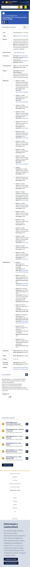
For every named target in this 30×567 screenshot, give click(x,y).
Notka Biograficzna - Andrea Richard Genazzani (14, 450)
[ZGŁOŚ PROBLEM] (3, 22)
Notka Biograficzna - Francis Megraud (14, 437)
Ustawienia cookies (15, 487)
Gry (15, 511)
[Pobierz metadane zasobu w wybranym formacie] (25, 27)
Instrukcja (15, 480)
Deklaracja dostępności (15, 483)
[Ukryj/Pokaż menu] (2, 2)
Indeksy (15, 504)
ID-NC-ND (15, 359)
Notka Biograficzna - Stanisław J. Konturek (15, 430)
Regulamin (15, 477)
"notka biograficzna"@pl (18, 52)
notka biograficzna (23, 55)
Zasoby (15, 497)
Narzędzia (15, 508)
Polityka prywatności (15, 473)
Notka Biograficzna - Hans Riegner (13, 443)
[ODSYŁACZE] (6, 22)
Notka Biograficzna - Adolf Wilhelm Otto (13, 457)
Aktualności (15, 518)
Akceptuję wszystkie (11, 563)
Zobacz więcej (8, 465)
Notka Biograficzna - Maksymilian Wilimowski (13, 423)
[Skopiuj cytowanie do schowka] (26, 374)
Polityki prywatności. (16, 545)
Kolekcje (15, 501)
